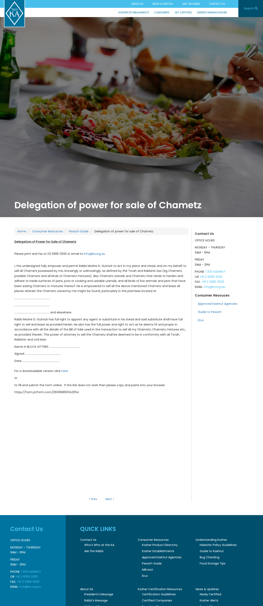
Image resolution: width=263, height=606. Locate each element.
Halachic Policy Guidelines (218, 545)
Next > (109, 499)
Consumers (162, 12)
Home (21, 231)
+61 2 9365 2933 (211, 277)
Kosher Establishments (134, 12)
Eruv (201, 320)
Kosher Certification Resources (160, 589)
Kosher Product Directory (160, 545)
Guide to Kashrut (212, 551)
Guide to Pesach (209, 312)
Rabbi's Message (96, 600)
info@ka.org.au (94, 254)
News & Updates (162, 4)
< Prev (93, 499)
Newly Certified (210, 594)
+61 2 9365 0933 (212, 282)
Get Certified (183, 12)
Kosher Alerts (209, 600)
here (64, 371)
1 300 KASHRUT (215, 272)
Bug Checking (209, 557)
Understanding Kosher (212, 12)
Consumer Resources (47, 231)
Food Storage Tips (212, 563)
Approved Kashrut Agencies (217, 304)
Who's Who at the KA (99, 545)
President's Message (98, 594)
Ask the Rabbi (191, 4)
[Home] (14, 13)
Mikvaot (147, 570)
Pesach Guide (79, 231)
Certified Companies (157, 600)
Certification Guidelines (159, 594)
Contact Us (217, 4)
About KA (137, 4)
